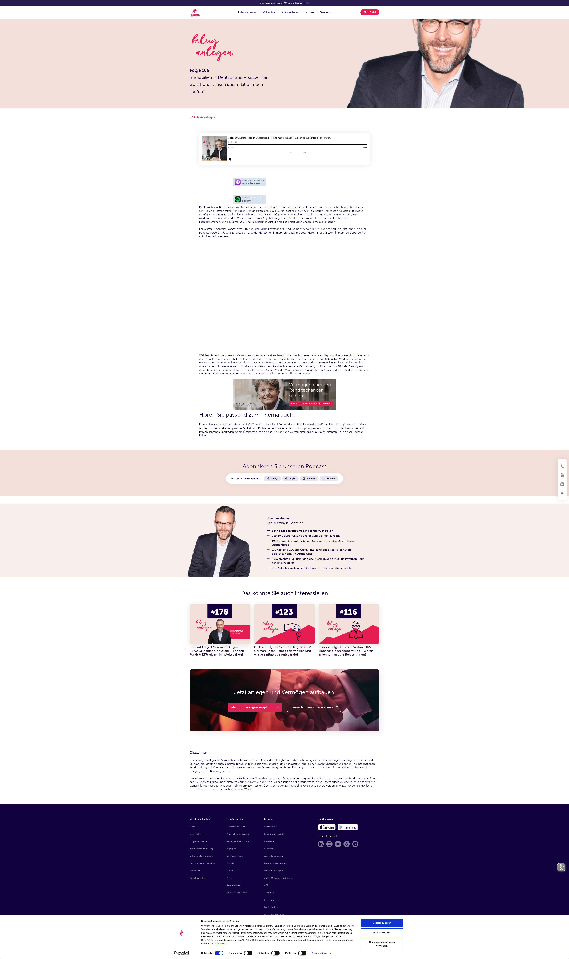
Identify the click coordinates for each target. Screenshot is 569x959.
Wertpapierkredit (235, 856)
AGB (266, 885)
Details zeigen (319, 953)
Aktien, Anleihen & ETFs (238, 841)
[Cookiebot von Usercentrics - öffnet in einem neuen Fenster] (182, 953)
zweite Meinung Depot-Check (278, 878)
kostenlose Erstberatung (275, 863)
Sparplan (231, 863)
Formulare (269, 900)
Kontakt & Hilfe (271, 826)
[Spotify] (346, 844)
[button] (247, 12)
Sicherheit (269, 892)
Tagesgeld (231, 848)
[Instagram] (329, 844)
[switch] (248, 953)
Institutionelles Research (201, 856)
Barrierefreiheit (271, 907)
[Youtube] (338, 844)
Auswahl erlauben (382, 932)
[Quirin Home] (195, 12)
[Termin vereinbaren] (562, 475)
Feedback (268, 848)
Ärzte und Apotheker (237, 892)
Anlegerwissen (233, 885)
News (229, 878)
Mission (193, 826)
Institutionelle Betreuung (201, 848)
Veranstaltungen (197, 834)
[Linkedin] (321, 844)
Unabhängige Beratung (237, 826)
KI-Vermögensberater (274, 834)
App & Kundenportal (273, 856)
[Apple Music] (355, 844)
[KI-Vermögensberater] (562, 492)
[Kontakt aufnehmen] (562, 466)
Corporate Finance (198, 841)
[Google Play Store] (348, 827)
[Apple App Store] (327, 827)
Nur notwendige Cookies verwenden (382, 944)
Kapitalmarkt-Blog (198, 878)
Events (230, 870)
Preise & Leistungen (273, 870)
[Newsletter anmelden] (562, 484)
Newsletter (269, 841)
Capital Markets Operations (202, 863)
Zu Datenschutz (218, 943)
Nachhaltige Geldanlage (238, 834)
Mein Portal (370, 12)
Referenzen (195, 870)
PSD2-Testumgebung (274, 914)
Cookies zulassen (382, 923)
